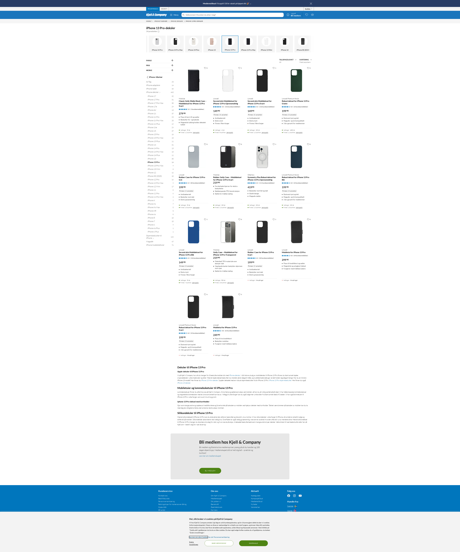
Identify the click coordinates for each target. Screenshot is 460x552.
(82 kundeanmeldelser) (197, 183)
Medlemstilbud (256, 501)
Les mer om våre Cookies (198, 537)
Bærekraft (215, 504)
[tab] (153, 9)
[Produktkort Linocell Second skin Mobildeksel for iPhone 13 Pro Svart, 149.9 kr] (262, 80)
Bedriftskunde (163, 498)
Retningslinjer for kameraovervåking (172, 504)
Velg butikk (196, 132)
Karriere (214, 510)
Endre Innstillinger (193, 543)
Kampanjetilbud (257, 498)
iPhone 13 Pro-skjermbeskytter (280, 380)
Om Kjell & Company (219, 496)
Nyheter (254, 504)
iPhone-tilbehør (156, 77)
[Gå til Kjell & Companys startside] (157, 14)
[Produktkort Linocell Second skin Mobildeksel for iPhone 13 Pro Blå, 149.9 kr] (193, 232)
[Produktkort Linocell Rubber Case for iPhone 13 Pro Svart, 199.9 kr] (262, 232)
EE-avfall (161, 510)
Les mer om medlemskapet (210, 456)
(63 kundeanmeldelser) (232, 331)
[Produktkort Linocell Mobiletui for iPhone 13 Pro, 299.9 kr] (296, 232)
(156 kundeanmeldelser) (232, 107)
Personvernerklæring (166, 501)
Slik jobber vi (216, 501)
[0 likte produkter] (307, 14)
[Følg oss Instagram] (294, 495)
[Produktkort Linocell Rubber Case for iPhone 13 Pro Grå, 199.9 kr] (193, 157)
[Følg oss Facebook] (288, 495)
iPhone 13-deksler (183, 383)
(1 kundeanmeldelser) (197, 109)
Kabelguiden (256, 496)
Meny (176, 15)
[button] (158, 31)
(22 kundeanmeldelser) (300, 107)
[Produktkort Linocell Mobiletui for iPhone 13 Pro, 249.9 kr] (228, 307)
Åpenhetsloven (216, 507)
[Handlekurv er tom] (312, 14)
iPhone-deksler (234, 375)
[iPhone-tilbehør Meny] (169, 21)
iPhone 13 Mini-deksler (209, 380)
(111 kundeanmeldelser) (267, 183)
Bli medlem (210, 471)
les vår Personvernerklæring (218, 537)
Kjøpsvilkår (162, 507)
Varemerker (255, 507)
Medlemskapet (216, 498)
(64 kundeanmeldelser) (300, 255)
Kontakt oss (163, 496)
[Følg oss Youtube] (300, 495)
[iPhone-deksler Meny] (184, 21)
